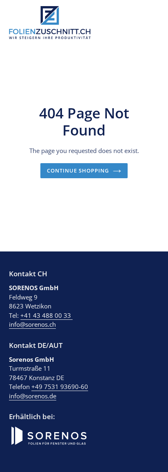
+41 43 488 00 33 (46, 315)
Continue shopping (78, 170)
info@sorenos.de (32, 396)
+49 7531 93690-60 (59, 386)
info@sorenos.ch (32, 324)
